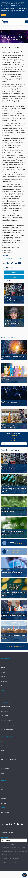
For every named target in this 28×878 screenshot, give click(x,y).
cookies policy (20, 11)
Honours (3, 750)
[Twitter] (2, 825)
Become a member (5, 816)
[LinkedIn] (6, 824)
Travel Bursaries (5, 768)
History (2, 789)
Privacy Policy (6, 862)
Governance (4, 794)
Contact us (3, 798)
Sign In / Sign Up (5, 812)
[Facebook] (14, 824)
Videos (2, 685)
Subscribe (4, 832)
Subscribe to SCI (14, 272)
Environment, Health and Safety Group (14, 258)
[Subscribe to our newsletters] (4, 543)
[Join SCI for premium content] (4, 551)
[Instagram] (10, 824)
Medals (2, 741)
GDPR (16, 862)
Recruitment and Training (7, 724)
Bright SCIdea (4, 711)
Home (2, 26)
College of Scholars (5, 715)
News (6, 26)
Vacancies (3, 803)
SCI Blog (3, 672)
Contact (11, 832)
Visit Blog (10, 267)
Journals (3, 667)
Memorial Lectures (5, 745)
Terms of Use (16, 858)
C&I (1, 663)
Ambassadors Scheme (6, 706)
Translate (12, 844)
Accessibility (5, 858)
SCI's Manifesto (4, 681)
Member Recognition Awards (8, 755)
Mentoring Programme (6, 720)
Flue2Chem (3, 676)
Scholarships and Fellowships (8, 759)
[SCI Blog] (18, 824)
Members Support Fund (7, 729)
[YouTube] (22, 824)
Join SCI (14, 277)
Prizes (2, 773)
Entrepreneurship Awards (7, 764)
